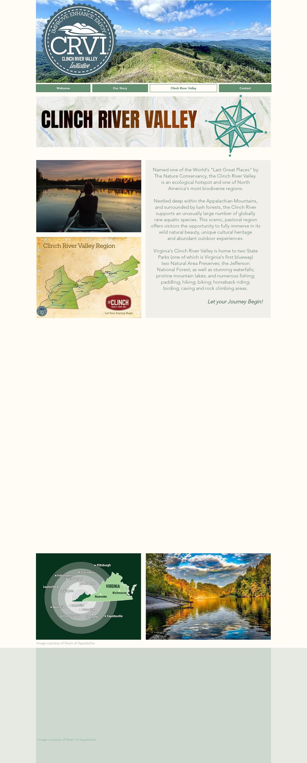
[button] (208, 596)
